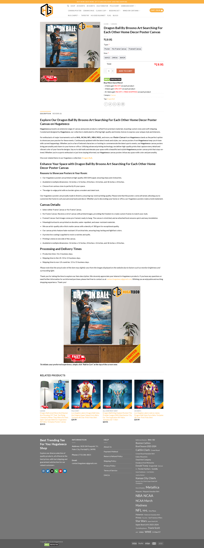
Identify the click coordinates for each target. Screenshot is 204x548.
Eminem (160, 466)
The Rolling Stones (141, 528)
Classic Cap (101, 11)
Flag (109, 15)
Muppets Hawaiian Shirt (151, 491)
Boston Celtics (143, 443)
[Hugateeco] (52, 10)
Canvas (114, 24)
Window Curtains (131, 11)
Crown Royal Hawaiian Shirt (145, 454)
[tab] (45, 113)
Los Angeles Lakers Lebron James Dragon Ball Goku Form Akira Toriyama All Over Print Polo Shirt (148, 415)
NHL (145, 510)
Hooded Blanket (98, 15)
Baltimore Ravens (141, 440)
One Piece (152, 511)
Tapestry (85, 15)
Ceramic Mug (88, 11)
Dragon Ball (111, 99)
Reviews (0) (57, 114)
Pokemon (139, 514)
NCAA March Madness (144, 503)
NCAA (148, 496)
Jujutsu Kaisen (140, 475)
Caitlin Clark (143, 449)
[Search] (68, 6)
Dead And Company (143, 460)
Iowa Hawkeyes (141, 472)
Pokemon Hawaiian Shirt (152, 515)
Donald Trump (142, 466)
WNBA (141, 532)
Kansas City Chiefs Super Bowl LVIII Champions (146, 482)
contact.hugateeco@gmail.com (119, 279)
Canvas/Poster (74, 11)
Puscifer (145, 518)
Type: (107, 44)
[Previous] (40, 404)
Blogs (115, 15)
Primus (138, 517)
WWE (148, 531)
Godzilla (155, 469)
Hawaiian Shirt (127, 6)
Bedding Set (114, 11)
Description (45, 114)
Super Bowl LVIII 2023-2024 (147, 525)
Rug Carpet (73, 15)
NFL (139, 510)
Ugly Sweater (102, 6)
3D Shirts (91, 6)
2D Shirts (81, 6)
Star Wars (141, 520)
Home (106, 24)
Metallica (152, 487)
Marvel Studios (140, 488)
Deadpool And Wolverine (145, 463)
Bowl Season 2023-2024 (146, 446)
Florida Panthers (144, 469)
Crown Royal (155, 450)
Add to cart (125, 71)
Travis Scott (154, 527)
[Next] (163, 404)
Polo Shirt (114, 6)
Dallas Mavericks (141, 457)
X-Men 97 (156, 532)
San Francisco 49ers (155, 518)
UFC (137, 532)
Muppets (139, 491)
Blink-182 (151, 440)
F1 (136, 469)
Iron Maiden (150, 472)
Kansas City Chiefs (146, 478)
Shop (73, 6)
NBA (139, 496)
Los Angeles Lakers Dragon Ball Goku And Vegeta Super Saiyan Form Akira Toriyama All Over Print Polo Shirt (85, 415)
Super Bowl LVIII (153, 521)
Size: (106, 53)
